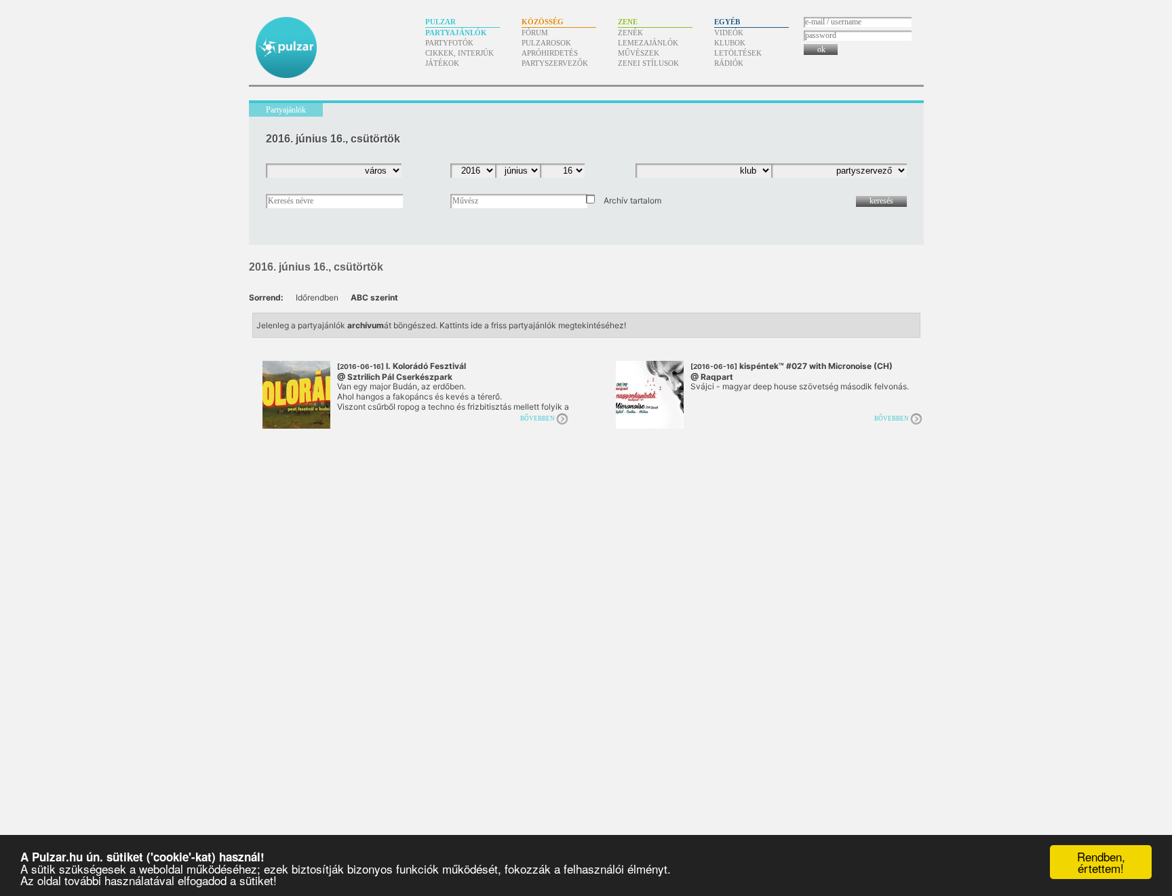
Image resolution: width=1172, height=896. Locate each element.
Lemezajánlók (648, 43)
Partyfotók (449, 43)
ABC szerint (374, 297)
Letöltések (738, 53)
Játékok (442, 63)
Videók (728, 32)
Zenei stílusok (648, 63)
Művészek (638, 53)
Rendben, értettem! (1101, 862)
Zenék (630, 32)
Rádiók (728, 63)
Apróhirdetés (550, 53)
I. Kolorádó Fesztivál (401, 371)
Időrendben (317, 297)
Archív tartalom (632, 200)
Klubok (729, 43)
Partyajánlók (456, 32)
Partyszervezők (555, 63)
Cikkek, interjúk (459, 53)
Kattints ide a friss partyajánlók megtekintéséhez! (533, 325)
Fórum (535, 32)
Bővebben (537, 418)
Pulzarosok (546, 43)
